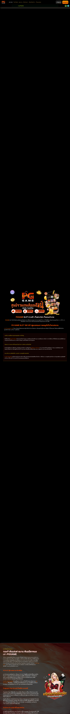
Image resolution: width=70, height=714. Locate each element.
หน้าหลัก (11, 2)
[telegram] (68, 5)
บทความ (20, 2)
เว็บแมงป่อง (38, 2)
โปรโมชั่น (16, 2)
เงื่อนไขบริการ (32, 2)
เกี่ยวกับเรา (25, 2)
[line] (65, 5)
